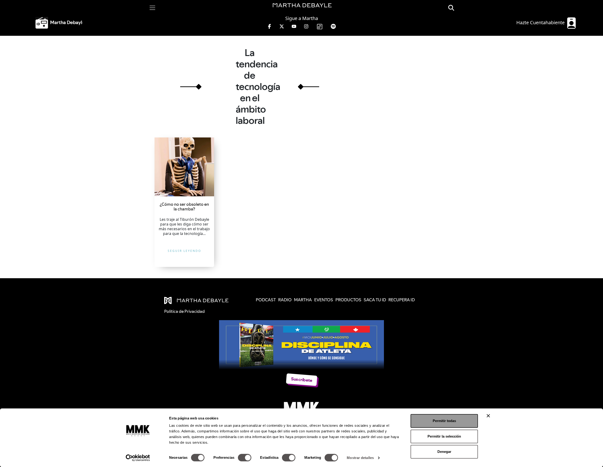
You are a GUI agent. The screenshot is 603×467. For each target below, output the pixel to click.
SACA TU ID (375, 299)
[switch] (244, 457)
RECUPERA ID (401, 299)
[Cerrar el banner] (488, 415)
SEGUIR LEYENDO (184, 251)
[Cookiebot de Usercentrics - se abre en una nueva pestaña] (138, 457)
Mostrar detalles (360, 458)
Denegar (444, 452)
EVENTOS (323, 299)
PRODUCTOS (348, 299)
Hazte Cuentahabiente (541, 22)
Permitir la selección (444, 436)
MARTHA (303, 299)
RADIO (285, 299)
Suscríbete (301, 379)
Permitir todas (444, 421)
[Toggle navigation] (152, 7)
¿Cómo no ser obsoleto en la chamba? (184, 206)
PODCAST (266, 299)
